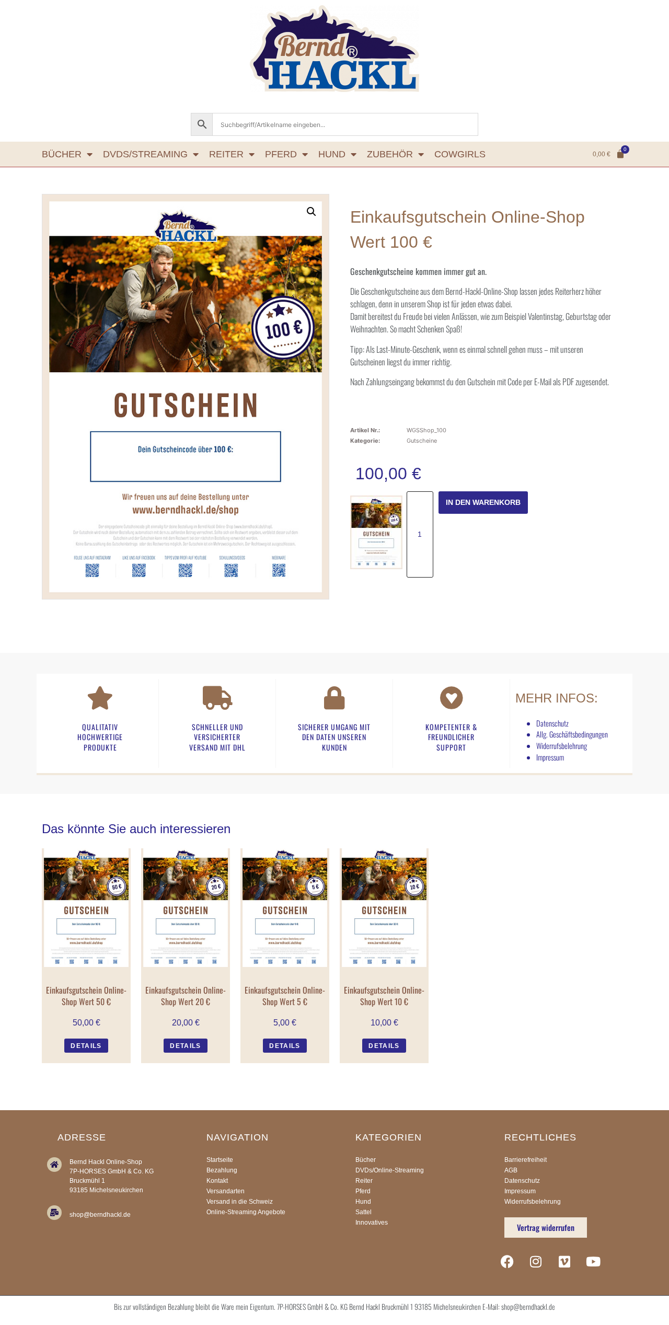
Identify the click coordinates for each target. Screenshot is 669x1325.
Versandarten (225, 1191)
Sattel (363, 1212)
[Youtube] (593, 1261)
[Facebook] (507, 1261)
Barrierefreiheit (525, 1159)
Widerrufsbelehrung (561, 745)
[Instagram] (536, 1261)
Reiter (226, 154)
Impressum (550, 757)
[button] (311, 211)
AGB (510, 1170)
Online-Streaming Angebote (245, 1212)
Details (86, 1046)
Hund (331, 154)
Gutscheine (422, 440)
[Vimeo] (564, 1261)
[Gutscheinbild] (376, 532)
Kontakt (217, 1180)
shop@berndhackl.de (100, 1214)
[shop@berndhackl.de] (54, 1212)
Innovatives (371, 1222)
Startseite (219, 1159)
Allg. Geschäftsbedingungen (572, 734)
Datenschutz (552, 723)
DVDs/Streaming (145, 154)
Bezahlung (221, 1170)
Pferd (281, 154)
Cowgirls (460, 154)
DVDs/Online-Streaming (389, 1170)
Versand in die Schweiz (239, 1201)
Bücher (62, 154)
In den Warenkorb (483, 502)
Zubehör (390, 154)
